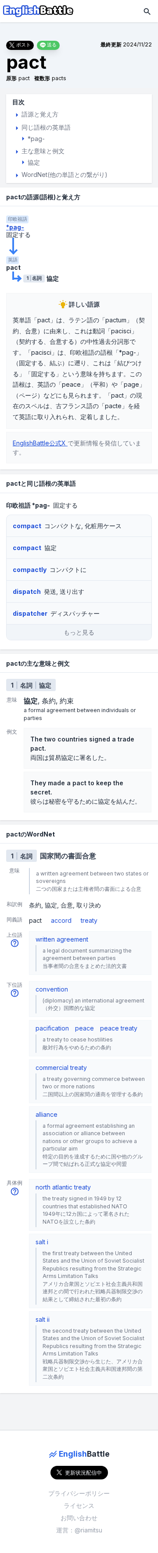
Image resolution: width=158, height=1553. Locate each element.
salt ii (43, 1319)
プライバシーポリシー (79, 1493)
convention (52, 989)
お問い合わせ (79, 1517)
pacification (52, 1028)
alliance (46, 1114)
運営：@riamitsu (79, 1530)
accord (61, 920)
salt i (42, 1242)
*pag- (15, 227)
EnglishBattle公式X (40, 443)
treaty (89, 920)
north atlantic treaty (63, 1187)
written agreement (62, 939)
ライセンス (79, 1505)
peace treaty (118, 1028)
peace (84, 1028)
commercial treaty (61, 1067)
